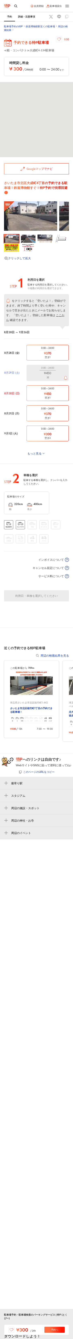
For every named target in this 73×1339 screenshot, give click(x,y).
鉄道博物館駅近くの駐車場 (40, 26)
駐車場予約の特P (13, 26)
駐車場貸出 (56, 6)
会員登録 (39, 6)
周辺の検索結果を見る (55, 655)
